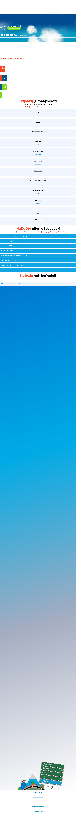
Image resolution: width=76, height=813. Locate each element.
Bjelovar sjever (38, 164)
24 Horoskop (38, 141)
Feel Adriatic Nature (38, 220)
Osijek (38, 193)
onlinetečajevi (38, 802)
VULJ (38, 112)
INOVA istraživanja (38, 151)
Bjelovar (38, 203)
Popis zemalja (29, 67)
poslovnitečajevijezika (38, 806)
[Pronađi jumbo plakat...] (72, 10)
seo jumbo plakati (7, 10)
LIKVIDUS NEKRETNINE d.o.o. (38, 210)
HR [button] (46, 10)
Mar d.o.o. (38, 200)
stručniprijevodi (38, 792)
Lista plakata (29, 86)
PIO (27, 105)
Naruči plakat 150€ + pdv (14, 28)
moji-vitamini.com (38, 190)
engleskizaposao (38, 797)
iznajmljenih (3, 29)
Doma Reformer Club (38, 131)
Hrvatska (28, 48)
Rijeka (38, 183)
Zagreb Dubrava (38, 154)
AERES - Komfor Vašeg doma (38, 180)
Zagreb (38, 134)
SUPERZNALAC (38, 171)
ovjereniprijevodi (38, 811)
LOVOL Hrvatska (38, 161)
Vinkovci (38, 115)
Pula (38, 213)
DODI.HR (38, 122)
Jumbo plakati (29, 29)
